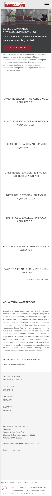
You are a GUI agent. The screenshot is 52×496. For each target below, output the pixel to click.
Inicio (3, 482)
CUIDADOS (7, 400)
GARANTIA (7, 407)
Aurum (28, 482)
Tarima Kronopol (17, 491)
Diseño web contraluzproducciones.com (37, 494)
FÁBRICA (7, 410)
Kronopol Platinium (13, 380)
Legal (13, 487)
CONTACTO (8, 390)
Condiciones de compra (36, 491)
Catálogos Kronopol (17, 48)
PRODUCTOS (15, 482)
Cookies (22, 487)
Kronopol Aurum (11, 376)
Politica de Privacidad (38, 487)
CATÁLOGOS (8, 387)
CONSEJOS (8, 397)
